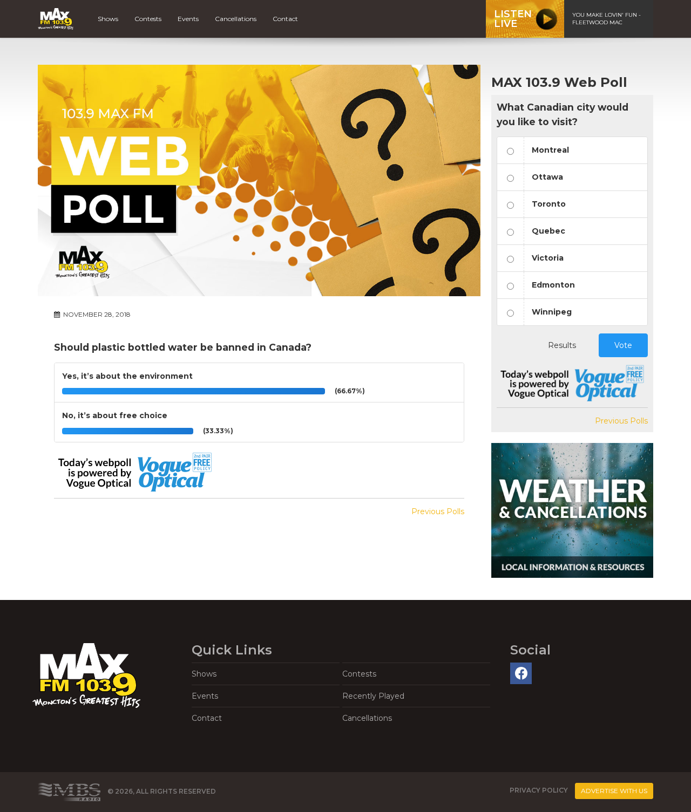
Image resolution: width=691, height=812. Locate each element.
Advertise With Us (614, 791)
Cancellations (235, 19)
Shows (108, 19)
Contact (285, 19)
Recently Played (373, 696)
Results (562, 345)
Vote (623, 345)
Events (188, 19)
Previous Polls (437, 511)
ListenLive (513, 19)
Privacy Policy (539, 791)
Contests (147, 19)
